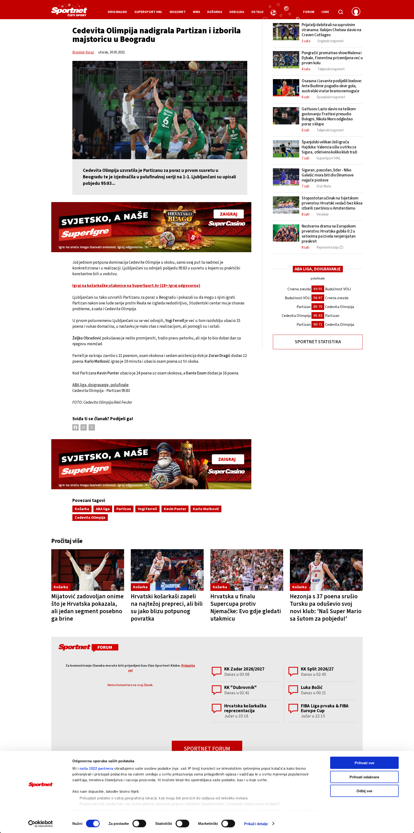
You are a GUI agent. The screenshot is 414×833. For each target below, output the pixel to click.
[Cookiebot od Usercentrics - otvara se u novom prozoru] (41, 823)
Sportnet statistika (318, 342)
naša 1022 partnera (96, 768)
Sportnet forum (207, 749)
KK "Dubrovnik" (240, 687)
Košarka (82, 509)
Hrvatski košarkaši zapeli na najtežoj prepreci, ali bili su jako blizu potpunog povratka (167, 607)
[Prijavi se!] (356, 12)
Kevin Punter (175, 509)
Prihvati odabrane (364, 777)
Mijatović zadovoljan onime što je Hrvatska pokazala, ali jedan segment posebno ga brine (87, 607)
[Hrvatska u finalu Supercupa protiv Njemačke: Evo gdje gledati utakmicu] (246, 570)
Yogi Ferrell (147, 509)
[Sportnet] (69, 11)
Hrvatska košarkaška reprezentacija (245, 708)
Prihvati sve (364, 763)
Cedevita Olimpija (90, 517)
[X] (92, 427)
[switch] (139, 823)
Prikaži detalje (256, 823)
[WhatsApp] (83, 427)
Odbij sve (364, 791)
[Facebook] (75, 427)
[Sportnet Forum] (87, 649)
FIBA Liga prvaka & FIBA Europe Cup (325, 708)
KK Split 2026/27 (317, 669)
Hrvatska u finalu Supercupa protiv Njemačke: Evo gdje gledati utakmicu (245, 607)
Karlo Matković (206, 509)
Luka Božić (312, 687)
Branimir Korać (83, 52)
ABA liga (103, 509)
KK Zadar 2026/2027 (244, 669)
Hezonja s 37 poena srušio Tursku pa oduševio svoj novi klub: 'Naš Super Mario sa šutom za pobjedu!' (326, 607)
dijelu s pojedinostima (95, 810)
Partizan (123, 509)
